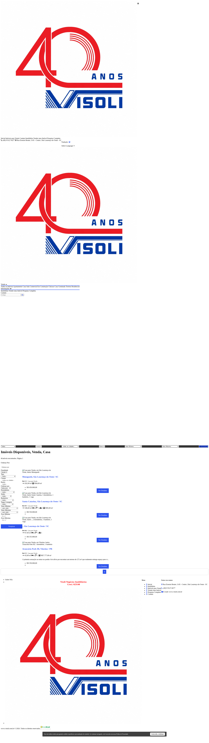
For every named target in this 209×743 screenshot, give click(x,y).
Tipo (2, 474)
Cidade (3, 478)
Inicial (3, 138)
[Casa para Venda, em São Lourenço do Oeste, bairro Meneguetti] (37, 473)
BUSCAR (204, 446)
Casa (24, 286)
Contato (22, 138)
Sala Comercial (31, 286)
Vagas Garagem (6, 502)
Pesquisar (11, 526)
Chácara (51, 286)
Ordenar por (5, 486)
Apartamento (17, 286)
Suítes (3, 494)
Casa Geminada (60, 286)
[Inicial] (69, 69)
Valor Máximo (6, 510)
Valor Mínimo (5, 506)
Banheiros (4, 498)
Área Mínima (5, 514)
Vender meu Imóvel (40, 138)
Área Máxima (5, 518)
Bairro (3, 482)
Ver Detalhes (102, 491)
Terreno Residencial (73, 286)
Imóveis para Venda (12, 138)
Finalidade (4, 470)
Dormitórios (5, 490)
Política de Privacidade (122, 734)
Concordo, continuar (157, 734)
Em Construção (42, 286)
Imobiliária (29, 138)
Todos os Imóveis (7, 286)
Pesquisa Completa (53, 138)
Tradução (65, 142)
